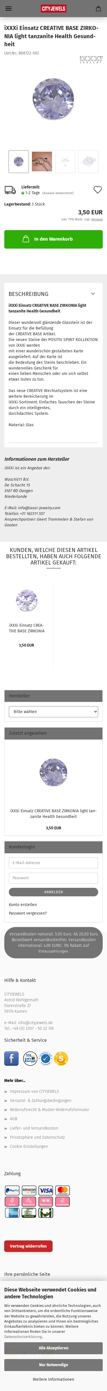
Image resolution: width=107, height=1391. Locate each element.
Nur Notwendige (53, 1364)
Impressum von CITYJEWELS (34, 1091)
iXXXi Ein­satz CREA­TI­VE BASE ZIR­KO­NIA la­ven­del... (27, 628)
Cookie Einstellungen (29, 1146)
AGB (13, 1118)
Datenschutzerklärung (23, 1337)
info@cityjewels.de (35, 1022)
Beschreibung (29, 294)
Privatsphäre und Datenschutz (37, 1137)
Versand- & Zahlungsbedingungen (40, 1100)
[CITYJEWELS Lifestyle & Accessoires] (54, 8)
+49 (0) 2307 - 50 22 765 (33, 1028)
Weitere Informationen (53, 1379)
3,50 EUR (53, 828)
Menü (8, 8)
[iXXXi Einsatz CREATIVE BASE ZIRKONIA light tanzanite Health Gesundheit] (53, 98)
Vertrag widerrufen (28, 1246)
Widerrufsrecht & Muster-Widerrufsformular (49, 1109)
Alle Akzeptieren (53, 1348)
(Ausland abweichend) (58, 193)
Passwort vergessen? (28, 913)
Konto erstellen (23, 904)
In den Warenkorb (53, 239)
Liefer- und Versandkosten (34, 1128)
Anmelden (53, 892)
